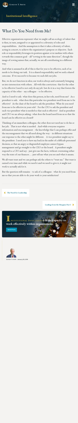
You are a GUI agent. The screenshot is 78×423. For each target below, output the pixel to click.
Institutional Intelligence (21, 16)
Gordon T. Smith (17, 4)
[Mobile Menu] (73, 4)
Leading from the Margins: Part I (58, 205)
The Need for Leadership (17, 193)
